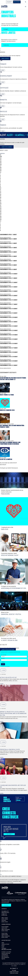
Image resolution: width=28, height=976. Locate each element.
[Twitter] (17, 968)
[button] (17, 2)
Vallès (3, 942)
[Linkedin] (10, 968)
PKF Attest (11, 964)
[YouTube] (14, 968)
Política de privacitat (14, 971)
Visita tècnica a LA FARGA (7, 395)
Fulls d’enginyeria (5, 957)
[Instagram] (12, 968)
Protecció (3, 112)
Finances (3, 125)
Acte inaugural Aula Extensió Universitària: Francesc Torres (12, 426)
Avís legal (14, 970)
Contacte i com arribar (6, 951)
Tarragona (4, 948)
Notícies (3, 670)
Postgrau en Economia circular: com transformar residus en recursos (10, 443)
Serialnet (15, 964)
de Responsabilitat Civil (13, 588)
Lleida (3, 946)
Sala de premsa (5, 956)
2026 (4, 529)
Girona (3, 945)
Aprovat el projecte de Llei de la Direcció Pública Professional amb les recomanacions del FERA (13, 713)
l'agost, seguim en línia (9, 640)
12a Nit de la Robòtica (6, 459)
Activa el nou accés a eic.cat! (8, 677)
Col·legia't (9, 1)
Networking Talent (9, 555)
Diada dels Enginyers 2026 (7, 410)
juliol (1, 148)
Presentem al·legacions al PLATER (10, 749)
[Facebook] (15, 968)
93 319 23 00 (4, 915)
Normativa (3, 100)
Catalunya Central (5, 944)
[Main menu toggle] (25, 6)
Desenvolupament (6, 76)
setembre (2, 153)
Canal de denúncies (6, 953)
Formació (3, 64)
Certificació (4, 88)
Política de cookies (14, 973)
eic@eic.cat (4, 913)
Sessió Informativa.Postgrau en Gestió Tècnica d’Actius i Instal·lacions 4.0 (13, 378)
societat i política (11, 614)
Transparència (5, 954)
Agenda (3, 958)
